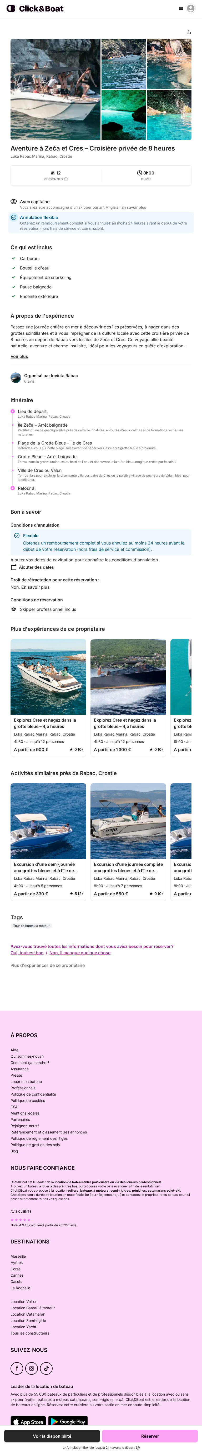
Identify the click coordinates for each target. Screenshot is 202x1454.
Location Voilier (24, 1301)
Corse (16, 1269)
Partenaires (20, 1119)
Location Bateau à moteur (33, 1308)
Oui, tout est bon (27, 952)
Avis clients (21, 1211)
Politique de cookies (28, 1100)
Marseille (18, 1256)
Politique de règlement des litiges (39, 1138)
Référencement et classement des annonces (49, 1132)
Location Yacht (23, 1327)
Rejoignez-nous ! (25, 1125)
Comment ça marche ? (30, 1062)
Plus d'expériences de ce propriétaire (48, 965)
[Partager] (188, 32)
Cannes (17, 1275)
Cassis (16, 1281)
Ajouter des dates (36, 567)
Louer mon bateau (26, 1081)
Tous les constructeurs (30, 1333)
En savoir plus (35, 587)
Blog (14, 1151)
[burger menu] (181, 8)
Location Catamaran (28, 1314)
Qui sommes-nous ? (27, 1056)
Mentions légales (25, 1113)
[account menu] (191, 8)
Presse (16, 1075)
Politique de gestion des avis (35, 1144)
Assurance (20, 1069)
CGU (14, 1107)
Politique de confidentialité (33, 1094)
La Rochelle (20, 1288)
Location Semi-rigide (28, 1320)
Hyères (17, 1262)
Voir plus (19, 356)
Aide (14, 1050)
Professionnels (23, 1088)
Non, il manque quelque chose (79, 952)
